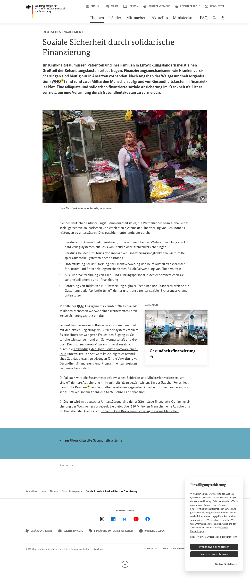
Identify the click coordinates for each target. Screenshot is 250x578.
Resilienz (82, 387)
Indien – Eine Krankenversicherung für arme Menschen (140, 411)
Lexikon (133, 6)
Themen (97, 18)
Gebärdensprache (159, 6)
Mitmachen (136, 18)
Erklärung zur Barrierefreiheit (113, 530)
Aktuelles (160, 18)
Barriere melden (154, 530)
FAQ (204, 18)
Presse (114, 6)
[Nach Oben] (125, 564)
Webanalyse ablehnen (214, 554)
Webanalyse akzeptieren (214, 547)
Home (43, 491)
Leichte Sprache (190, 6)
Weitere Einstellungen (226, 564)
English (95, 6)
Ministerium (184, 18)
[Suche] (214, 19)
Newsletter (217, 6)
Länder (115, 18)
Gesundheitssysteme (72, 491)
